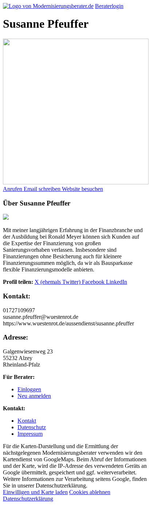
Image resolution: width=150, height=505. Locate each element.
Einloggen (29, 389)
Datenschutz (31, 427)
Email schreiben (43, 189)
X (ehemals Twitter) (58, 282)
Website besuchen (82, 189)
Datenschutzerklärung (28, 499)
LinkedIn (116, 282)
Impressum (30, 434)
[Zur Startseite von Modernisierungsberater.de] (48, 6)
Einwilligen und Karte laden (35, 492)
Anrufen (13, 189)
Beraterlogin (109, 6)
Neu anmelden (34, 396)
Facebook (94, 282)
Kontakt (26, 421)
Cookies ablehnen (89, 492)
